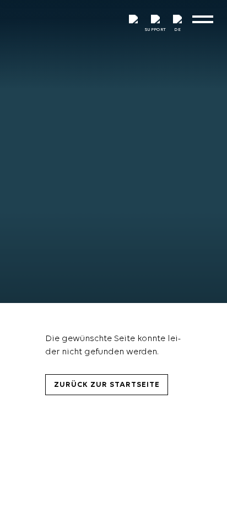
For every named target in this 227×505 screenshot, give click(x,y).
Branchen (23, 445)
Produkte (23, 470)
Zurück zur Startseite (107, 385)
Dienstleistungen (42, 496)
